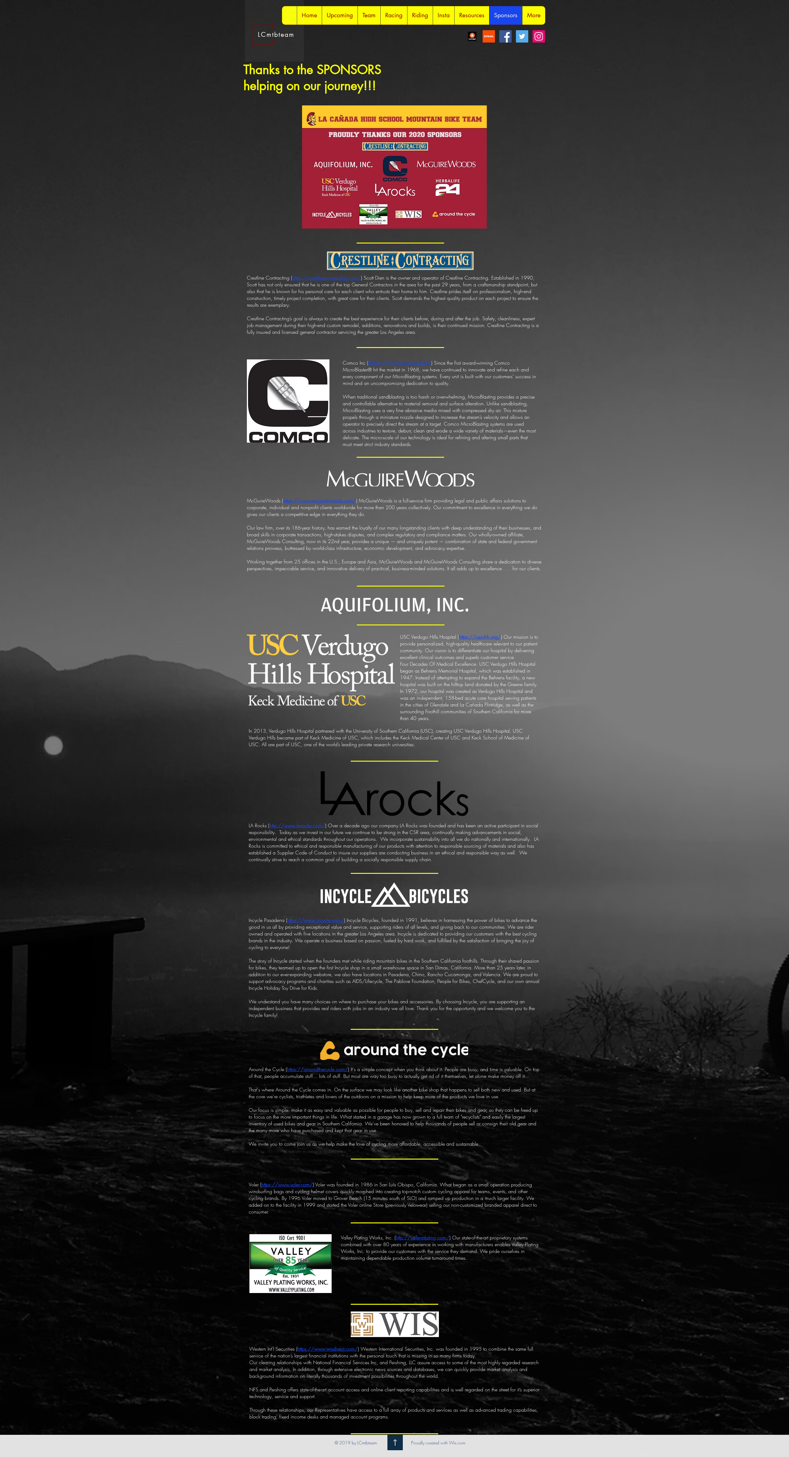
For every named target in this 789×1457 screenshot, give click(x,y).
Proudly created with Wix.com (438, 1443)
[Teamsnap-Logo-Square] (472, 36)
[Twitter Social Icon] (522, 36)
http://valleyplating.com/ (422, 1237)
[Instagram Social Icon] (539, 36)
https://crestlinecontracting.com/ (326, 277)
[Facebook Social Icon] (505, 36)
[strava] (489, 36)
